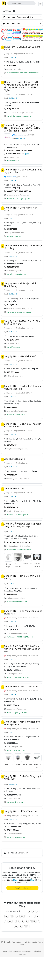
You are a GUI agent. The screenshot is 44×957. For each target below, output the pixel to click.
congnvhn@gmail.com (14, 69)
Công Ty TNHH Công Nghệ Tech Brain (20, 209)
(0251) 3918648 (13, 372)
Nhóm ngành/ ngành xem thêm (19, 17)
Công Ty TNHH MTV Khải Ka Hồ (20, 356)
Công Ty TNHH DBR (14, 488)
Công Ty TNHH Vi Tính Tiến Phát (20, 811)
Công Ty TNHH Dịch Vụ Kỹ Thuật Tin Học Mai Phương (22, 425)
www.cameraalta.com (16, 414)
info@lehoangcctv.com (14, 270)
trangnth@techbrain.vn (15, 233)
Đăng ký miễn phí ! (22, 888)
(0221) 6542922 (13, 304)
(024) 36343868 (13, 340)
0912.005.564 (24, 880)
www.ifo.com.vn (13, 347)
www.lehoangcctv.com (16, 274)
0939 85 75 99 (12, 191)
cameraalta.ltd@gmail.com (16, 411)
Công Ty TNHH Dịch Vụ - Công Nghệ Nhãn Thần (22, 777)
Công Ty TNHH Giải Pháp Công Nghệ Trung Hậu (23, 612)
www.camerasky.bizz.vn (17, 601)
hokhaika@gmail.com (14, 376)
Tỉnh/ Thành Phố (12, 23)
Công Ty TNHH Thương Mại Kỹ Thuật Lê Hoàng (23, 247)
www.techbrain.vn (14, 236)
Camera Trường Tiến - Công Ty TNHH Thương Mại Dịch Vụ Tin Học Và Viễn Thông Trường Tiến (22, 128)
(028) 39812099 (13, 267)
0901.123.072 (26, 542)
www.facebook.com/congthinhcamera (23, 72)
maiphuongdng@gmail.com (17, 449)
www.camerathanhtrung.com (19, 312)
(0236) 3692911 (13, 445)
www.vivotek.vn (13, 160)
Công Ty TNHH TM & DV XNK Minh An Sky (22, 577)
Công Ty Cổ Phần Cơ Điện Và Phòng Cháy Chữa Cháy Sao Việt (22, 525)
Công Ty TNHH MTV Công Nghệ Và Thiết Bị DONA (22, 723)
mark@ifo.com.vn (13, 343)
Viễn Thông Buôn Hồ (14, 458)
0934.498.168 (7, 880)
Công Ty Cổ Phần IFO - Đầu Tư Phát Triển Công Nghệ (22, 322)
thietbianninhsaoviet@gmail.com (18, 546)
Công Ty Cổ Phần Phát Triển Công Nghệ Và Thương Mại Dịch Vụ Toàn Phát (22, 648)
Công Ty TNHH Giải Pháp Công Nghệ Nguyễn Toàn (23, 171)
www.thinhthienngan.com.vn (19, 116)
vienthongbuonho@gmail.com (17, 478)
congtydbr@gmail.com (15, 511)
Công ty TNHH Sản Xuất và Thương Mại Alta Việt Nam (22, 387)
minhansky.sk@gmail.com (16, 598)
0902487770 (12, 594)
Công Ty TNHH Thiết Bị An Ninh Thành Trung (20, 285)
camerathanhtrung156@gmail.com (19, 308)
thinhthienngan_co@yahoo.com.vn (19, 112)
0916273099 (12, 229)
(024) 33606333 (13, 65)
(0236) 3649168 (13, 542)
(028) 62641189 (13, 507)
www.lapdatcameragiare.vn (18, 514)
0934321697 (12, 475)
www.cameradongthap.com (18, 198)
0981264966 (12, 407)
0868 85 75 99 (25, 191)
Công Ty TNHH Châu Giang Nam (21, 686)
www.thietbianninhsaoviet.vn (19, 549)
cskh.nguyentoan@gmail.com (17, 195)
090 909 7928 (26, 150)
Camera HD (15, 3)
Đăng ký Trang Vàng (12, 942)
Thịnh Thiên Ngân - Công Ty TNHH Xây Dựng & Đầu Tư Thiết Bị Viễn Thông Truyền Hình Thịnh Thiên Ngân (21, 86)
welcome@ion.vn (12, 157)
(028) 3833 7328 (13, 150)
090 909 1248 (18, 153)
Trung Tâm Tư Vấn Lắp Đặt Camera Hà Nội (22, 48)
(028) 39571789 (13, 108)
